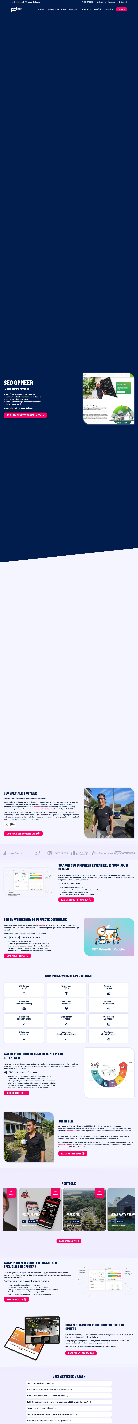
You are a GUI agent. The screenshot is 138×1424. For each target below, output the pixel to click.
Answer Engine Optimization (41, 809)
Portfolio (98, 9)
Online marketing (65, 1145)
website (37, 807)
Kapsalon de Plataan (105, 1214)
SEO (6, 1221)
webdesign (71, 1131)
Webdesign (13, 1221)
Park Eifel (10, 1214)
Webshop (73, 9)
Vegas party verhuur (61, 1214)
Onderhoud (86, 9)
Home (41, 9)
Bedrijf (108, 9)
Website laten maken (56, 9)
